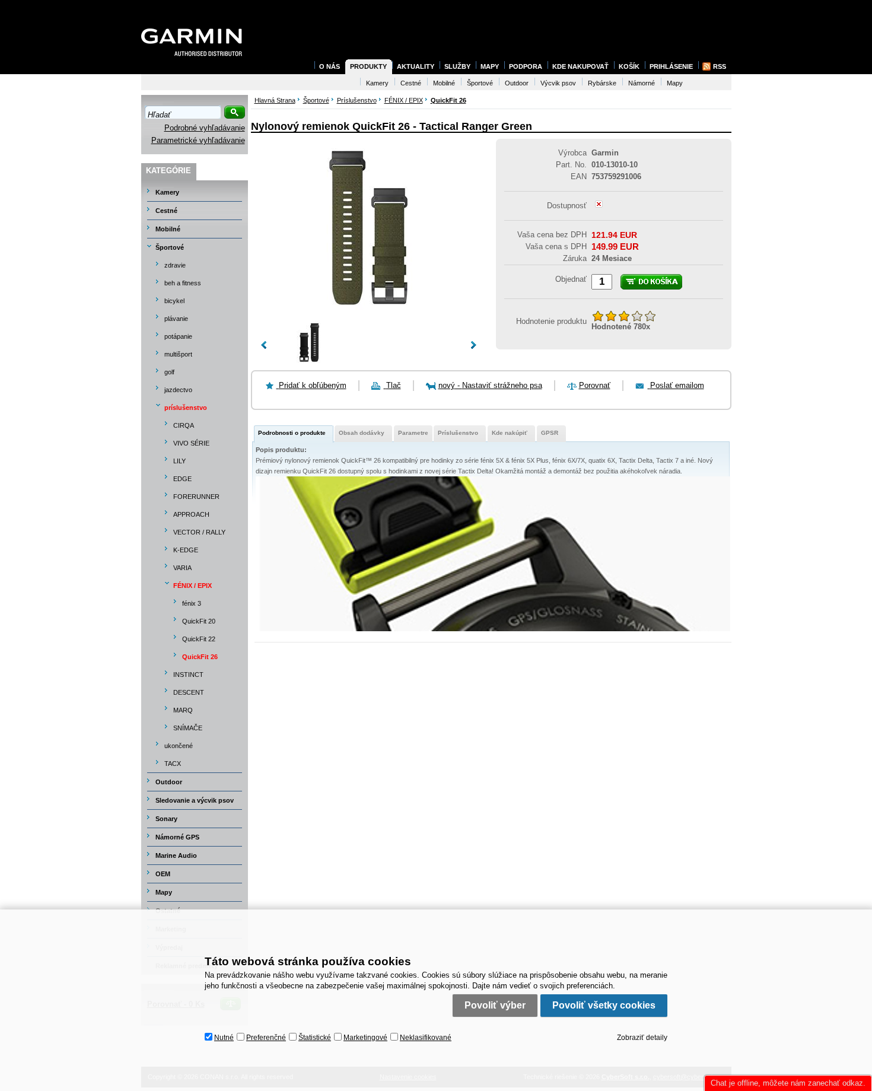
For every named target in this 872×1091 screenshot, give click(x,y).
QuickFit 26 (200, 656)
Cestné (166, 210)
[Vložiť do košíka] (651, 282)
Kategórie (168, 170)
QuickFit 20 (198, 621)
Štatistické (314, 1037)
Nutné (224, 1037)
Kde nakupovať (580, 66)
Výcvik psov (558, 83)
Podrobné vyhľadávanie (204, 127)
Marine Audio (176, 855)
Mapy (163, 892)
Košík (629, 66)
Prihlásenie (671, 66)
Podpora (525, 66)
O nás (329, 66)
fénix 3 (191, 603)
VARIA (182, 567)
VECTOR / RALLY (199, 532)
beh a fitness (182, 283)
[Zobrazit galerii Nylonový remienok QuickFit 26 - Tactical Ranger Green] (368, 314)
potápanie (178, 336)
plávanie (176, 318)
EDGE (182, 478)
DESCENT (188, 692)
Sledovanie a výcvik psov (194, 800)
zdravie (175, 265)
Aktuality (415, 66)
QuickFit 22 (198, 638)
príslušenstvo (185, 407)
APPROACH (191, 514)
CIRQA (183, 425)
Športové (169, 247)
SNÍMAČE (187, 727)
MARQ (183, 710)
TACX (172, 763)
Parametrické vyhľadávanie (198, 140)
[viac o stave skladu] (599, 205)
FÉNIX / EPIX (192, 585)
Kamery (167, 192)
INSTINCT (188, 674)
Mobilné (167, 229)
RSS (719, 66)
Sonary (166, 818)
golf (169, 372)
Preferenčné (266, 1037)
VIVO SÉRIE (191, 443)
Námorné (641, 83)
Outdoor (168, 781)
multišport (178, 354)
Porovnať (594, 385)
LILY (179, 461)
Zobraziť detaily (642, 1037)
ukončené (178, 745)
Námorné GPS (177, 837)
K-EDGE (185, 550)
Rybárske (602, 83)
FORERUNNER (196, 496)
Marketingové (365, 1037)
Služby (457, 66)
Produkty (368, 66)
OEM (162, 873)
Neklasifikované (425, 1037)
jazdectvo (178, 389)
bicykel (174, 300)
